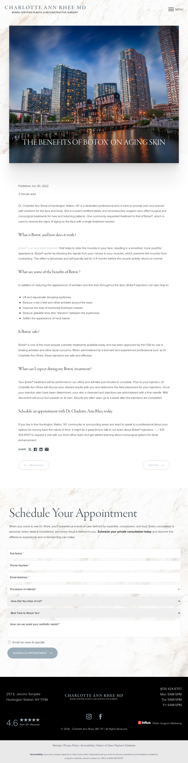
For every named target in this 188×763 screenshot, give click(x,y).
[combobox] (94, 589)
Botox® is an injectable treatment (38, 248)
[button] (171, 9)
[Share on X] (30, 449)
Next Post (154, 465)
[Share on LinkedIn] (41, 449)
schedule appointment (30, 653)
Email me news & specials (28, 642)
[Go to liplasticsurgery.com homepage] (45, 9)
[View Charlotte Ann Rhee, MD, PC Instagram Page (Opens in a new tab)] (89, 717)
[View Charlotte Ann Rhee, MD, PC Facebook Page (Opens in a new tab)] (100, 717)
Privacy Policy (71, 745)
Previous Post (36, 465)
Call (157, 430)
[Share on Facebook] (35, 449)
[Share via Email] (47, 449)
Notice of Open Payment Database (115, 745)
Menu (179, 9)
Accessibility (87, 745)
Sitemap (57, 745)
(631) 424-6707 (167, 653)
